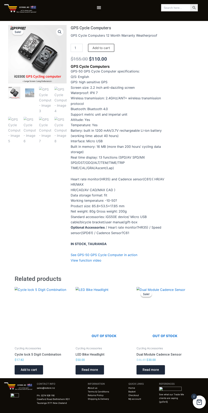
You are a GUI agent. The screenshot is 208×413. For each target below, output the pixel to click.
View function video (86, 260)
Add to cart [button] (29, 370)
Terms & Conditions (98, 391)
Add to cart (101, 48)
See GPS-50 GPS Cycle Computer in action (104, 255)
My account (134, 399)
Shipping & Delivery (98, 399)
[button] (98, 7)
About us (92, 388)
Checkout (133, 395)
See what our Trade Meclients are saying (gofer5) (171, 398)
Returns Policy (95, 395)
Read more (90, 370)
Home (131, 388)
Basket (131, 391)
